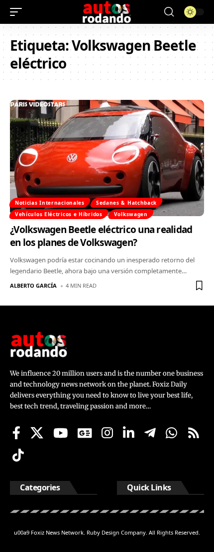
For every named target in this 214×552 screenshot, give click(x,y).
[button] (18, 12)
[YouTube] (60, 433)
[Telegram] (150, 433)
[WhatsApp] (171, 433)
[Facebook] (16, 433)
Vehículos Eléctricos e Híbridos (59, 214)
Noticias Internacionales (50, 202)
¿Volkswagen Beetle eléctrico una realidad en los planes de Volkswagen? (101, 236)
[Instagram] (107, 433)
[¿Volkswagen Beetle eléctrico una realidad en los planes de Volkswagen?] (107, 158)
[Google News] (84, 433)
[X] (37, 433)
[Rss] (194, 433)
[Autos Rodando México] (107, 12)
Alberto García (33, 285)
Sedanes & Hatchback (126, 202)
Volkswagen (131, 214)
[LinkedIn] (128, 433)
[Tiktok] (18, 455)
